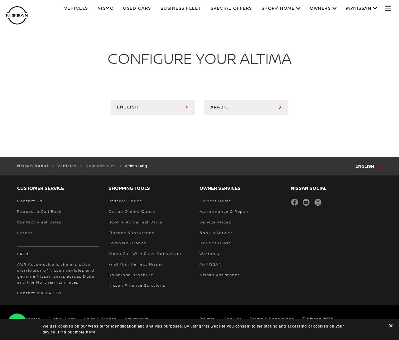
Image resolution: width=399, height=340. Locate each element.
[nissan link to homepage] (17, 15)
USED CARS (137, 8)
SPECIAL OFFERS (231, 8)
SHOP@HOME (278, 8)
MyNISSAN (358, 8)
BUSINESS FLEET (181, 8)
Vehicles (76, 8)
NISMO (106, 8)
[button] (388, 8)
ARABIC (219, 107)
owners (320, 8)
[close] (391, 326)
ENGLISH (127, 107)
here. (91, 332)
